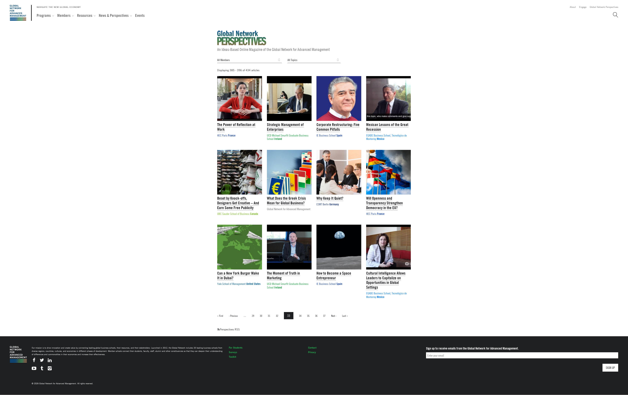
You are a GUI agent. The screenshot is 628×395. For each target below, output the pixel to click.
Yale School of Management (231, 284)
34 (300, 315)
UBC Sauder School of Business (233, 213)
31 (269, 315)
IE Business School (326, 135)
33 (290, 316)
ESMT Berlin (322, 204)
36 (316, 315)
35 (308, 315)
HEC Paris (222, 135)
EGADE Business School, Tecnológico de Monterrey (386, 137)
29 (253, 315)
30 (261, 315)
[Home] (18, 13)
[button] (614, 15)
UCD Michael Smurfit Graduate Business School (287, 137)
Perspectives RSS (230, 329)
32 (277, 315)
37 (324, 315)
